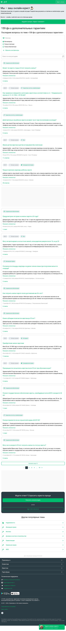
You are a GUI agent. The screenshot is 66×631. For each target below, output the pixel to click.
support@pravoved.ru (9, 582)
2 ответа (5, 281)
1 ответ (5, 229)
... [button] (36, 467)
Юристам (5, 568)
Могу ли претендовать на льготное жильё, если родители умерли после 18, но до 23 (31, 241)
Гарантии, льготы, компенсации (31, 88)
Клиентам (5, 564)
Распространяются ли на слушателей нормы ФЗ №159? (21, 420)
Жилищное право (10, 261)
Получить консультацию (33, 500)
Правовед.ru (6, 560)
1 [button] (26, 467)
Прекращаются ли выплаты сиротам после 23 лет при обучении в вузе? (27, 368)
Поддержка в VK (8, 588)
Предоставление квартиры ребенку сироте (17, 170)
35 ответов (6, 183)
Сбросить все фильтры (12, 50)
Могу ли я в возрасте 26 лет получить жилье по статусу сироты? (24, 445)
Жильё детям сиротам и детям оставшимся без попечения (22, 145)
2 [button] (29, 467)
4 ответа (5, 81)
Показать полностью (9, 75)
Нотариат (25, 338)
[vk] (2, 613)
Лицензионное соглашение (8, 606)
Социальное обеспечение (12, 63)
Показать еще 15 (33, 463)
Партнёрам (5, 572)
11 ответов (6, 158)
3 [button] (31, 467)
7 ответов (6, 356)
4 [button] (34, 467)
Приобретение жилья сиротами (13, 343)
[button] (42, 467)
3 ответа (5, 133)
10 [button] (39, 467)
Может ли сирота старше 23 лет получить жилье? (19, 68)
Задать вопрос (60, 2)
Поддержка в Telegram (9, 585)
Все (24, 140)
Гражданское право (28, 165)
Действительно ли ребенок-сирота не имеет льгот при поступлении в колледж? (30, 120)
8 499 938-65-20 (34, 509)
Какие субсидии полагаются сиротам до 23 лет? (19, 318)
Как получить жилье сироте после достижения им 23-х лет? (23, 293)
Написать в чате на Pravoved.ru (12, 579)
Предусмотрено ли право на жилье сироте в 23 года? (20, 216)
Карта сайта (4, 609)
